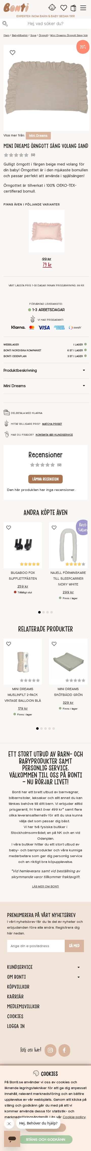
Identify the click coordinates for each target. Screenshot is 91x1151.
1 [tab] (39, 612)
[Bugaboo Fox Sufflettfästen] (23, 545)
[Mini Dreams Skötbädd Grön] (68, 662)
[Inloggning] (52, 8)
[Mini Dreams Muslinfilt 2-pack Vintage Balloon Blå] (23, 662)
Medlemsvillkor (23, 1006)
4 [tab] (51, 612)
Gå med (74, 946)
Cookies (15, 1016)
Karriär (15, 997)
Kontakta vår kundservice (54, 434)
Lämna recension (45, 479)
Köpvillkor (18, 987)
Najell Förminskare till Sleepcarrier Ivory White (68, 578)
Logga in (16, 1026)
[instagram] (50, 1049)
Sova (33, 35)
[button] (73, 8)
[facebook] (64, 1049)
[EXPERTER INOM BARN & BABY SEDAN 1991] (16, 8)
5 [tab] (53, 728)
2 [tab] (43, 612)
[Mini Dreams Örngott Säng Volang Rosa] (46, 231)
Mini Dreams (38, 135)
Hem (6, 35)
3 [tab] (47, 612)
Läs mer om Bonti (45, 886)
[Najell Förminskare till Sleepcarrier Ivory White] (68, 545)
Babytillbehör (20, 35)
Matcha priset (52, 424)
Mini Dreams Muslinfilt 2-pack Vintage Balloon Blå (23, 695)
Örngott (43, 35)
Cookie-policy (74, 1117)
